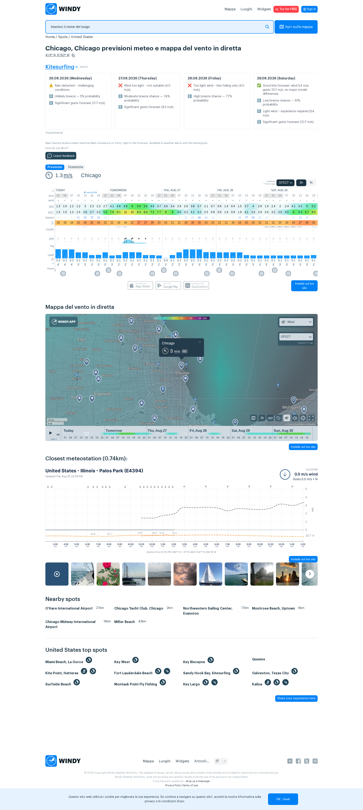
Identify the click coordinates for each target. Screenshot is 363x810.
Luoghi (246, 9)
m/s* (51, 212)
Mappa (230, 9)
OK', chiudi (283, 799)
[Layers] (253, 418)
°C (52, 222)
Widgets (264, 9)
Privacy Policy (173, 785)
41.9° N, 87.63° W (57, 55)
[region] (181, 370)
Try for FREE (288, 9)
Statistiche (75, 167)
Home (50, 37)
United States (82, 37)
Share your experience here (296, 698)
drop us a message (197, 781)
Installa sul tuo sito (304, 286)
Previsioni (54, 167)
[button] (73, 55)
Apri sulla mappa (299, 27)
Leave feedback (64, 155)
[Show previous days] (58, 434)
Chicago (91, 175)
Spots (63, 37)
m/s (68, 175)
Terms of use (190, 785)
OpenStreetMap (296, 424)
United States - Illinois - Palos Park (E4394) (94, 470)
